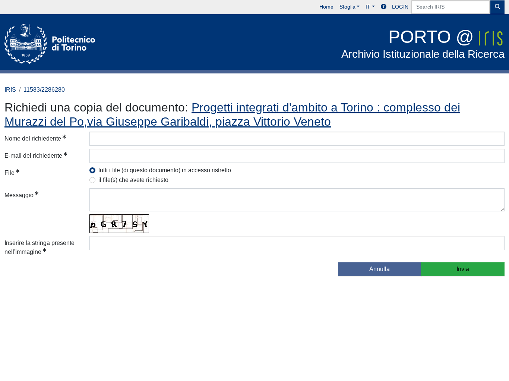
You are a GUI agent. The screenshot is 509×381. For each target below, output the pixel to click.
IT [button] (368, 7)
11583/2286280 (44, 89)
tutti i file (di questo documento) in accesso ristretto (164, 170)
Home (326, 7)
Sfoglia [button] (347, 7)
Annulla (379, 269)
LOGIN (400, 7)
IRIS (10, 89)
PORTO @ (423, 43)
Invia (462, 269)
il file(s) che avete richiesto (133, 180)
